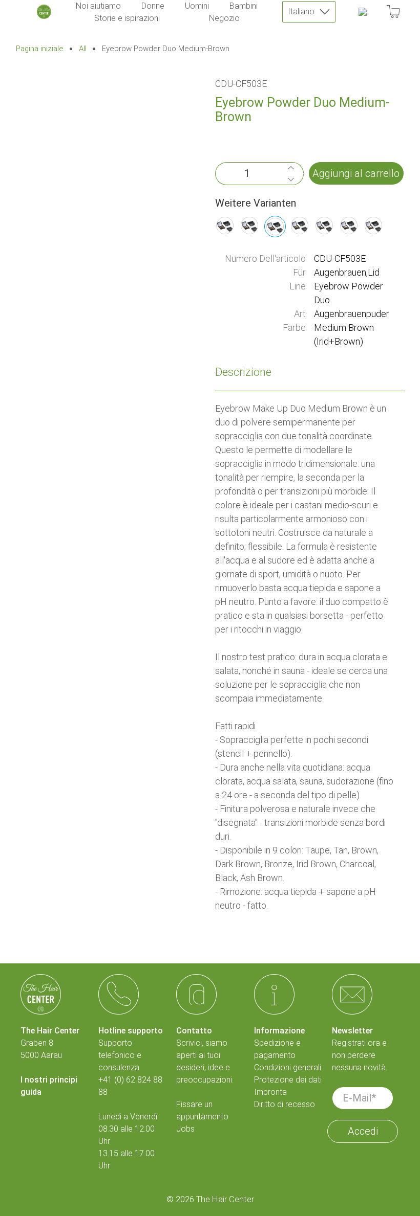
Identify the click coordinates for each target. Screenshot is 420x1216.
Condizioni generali (287, 1067)
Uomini (197, 6)
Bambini (243, 6)
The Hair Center (225, 1199)
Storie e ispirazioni (127, 18)
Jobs (185, 1129)
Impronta (270, 1092)
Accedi (363, 1131)
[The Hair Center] (44, 11)
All (83, 49)
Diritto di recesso (284, 1104)
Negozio (224, 18)
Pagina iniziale (40, 49)
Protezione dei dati (288, 1080)
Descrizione (243, 372)
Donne (152, 6)
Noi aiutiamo (98, 6)
